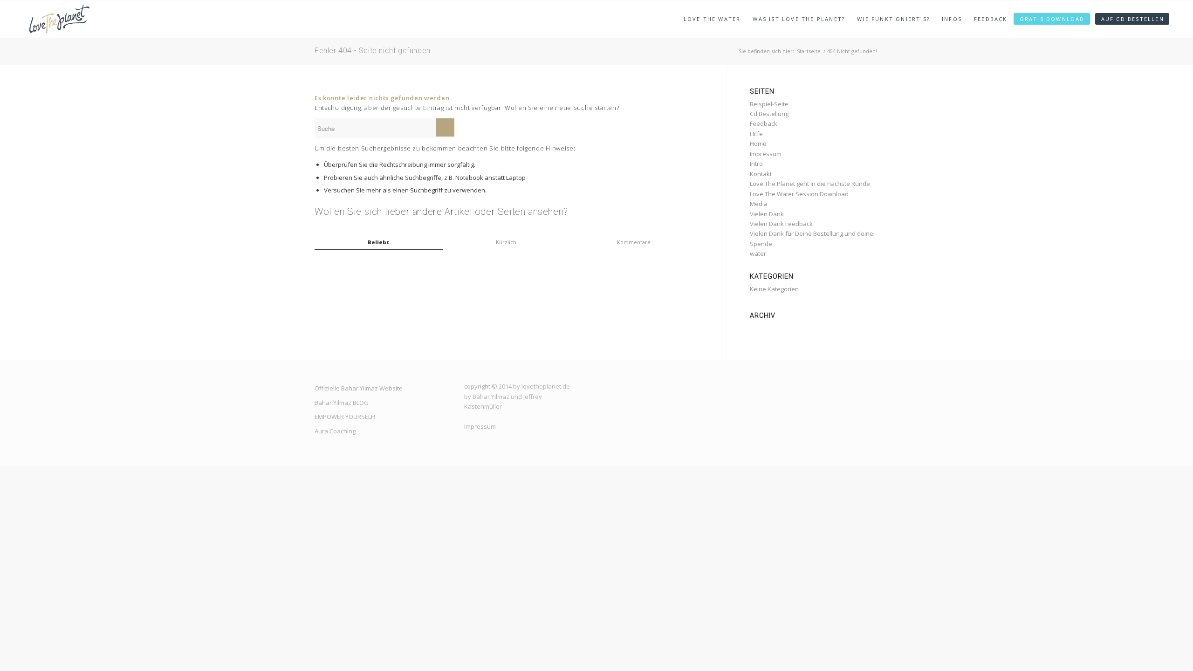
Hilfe (756, 134)
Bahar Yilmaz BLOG (342, 402)
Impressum (766, 154)
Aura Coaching (335, 431)
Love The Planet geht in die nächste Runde (810, 183)
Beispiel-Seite (769, 104)
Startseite (809, 51)
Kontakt (761, 174)
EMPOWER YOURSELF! (345, 416)
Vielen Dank (767, 214)
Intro (756, 163)
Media (759, 203)
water (758, 253)
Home (758, 143)
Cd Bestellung (769, 114)
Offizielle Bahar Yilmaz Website (359, 388)
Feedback (763, 123)
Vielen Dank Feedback (781, 223)
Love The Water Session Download (799, 194)
